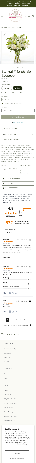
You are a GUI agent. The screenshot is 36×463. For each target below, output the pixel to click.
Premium (7, 92)
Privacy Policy (22, 444)
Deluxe (17, 88)
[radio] (26, 208)
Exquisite (18, 92)
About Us (7, 362)
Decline (17, 453)
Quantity (4, 96)
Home (3, 27)
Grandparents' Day (10, 349)
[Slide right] (22, 67)
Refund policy (8, 412)
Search (6, 374)
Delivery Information (11, 403)
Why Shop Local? (10, 399)
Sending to (8, 107)
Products (7, 357)
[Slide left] (14, 67)
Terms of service (9, 420)
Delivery (7, 103)
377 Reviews (12, 216)
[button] (25, 16)
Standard (6, 88)
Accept (17, 449)
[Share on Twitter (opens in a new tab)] (13, 293)
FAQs (5, 390)
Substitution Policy (10, 416)
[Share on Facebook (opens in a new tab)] (10, 293)
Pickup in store (17, 103)
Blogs (6, 378)
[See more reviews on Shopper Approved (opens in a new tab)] (16, 293)
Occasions (7, 353)
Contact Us (7, 394)
